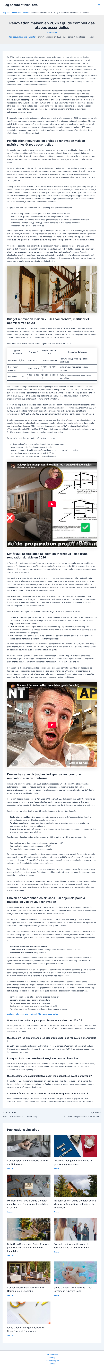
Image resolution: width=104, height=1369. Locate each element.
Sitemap (52, 1357)
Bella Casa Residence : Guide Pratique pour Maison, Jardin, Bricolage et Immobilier (28, 1247)
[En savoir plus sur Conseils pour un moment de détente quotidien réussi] (28, 1146)
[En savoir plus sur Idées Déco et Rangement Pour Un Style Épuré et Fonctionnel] (28, 1313)
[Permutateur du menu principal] (98, 5)
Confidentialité (52, 1354)
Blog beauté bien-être (12, 12)
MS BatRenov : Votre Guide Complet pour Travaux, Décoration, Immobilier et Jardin (27, 1204)
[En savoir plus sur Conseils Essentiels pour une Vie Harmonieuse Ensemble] (28, 1272)
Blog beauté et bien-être (20, 5)
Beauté (26, 12)
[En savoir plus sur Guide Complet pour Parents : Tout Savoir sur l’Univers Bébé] (75, 1272)
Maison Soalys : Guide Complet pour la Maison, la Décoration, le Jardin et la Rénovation (75, 1204)
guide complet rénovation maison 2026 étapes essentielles (32, 1014)
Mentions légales (52, 1361)
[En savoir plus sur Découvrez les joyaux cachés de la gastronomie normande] (75, 1146)
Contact (52, 1364)
